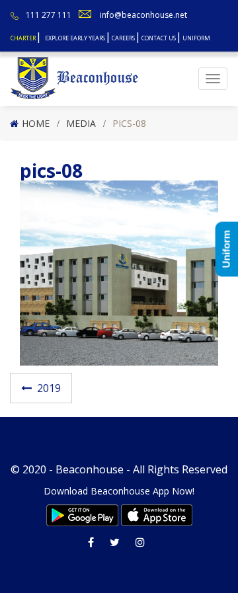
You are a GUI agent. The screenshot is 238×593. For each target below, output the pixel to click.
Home (36, 123)
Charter (23, 38)
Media (81, 123)
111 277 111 (48, 14)
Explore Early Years (75, 38)
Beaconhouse (90, 469)
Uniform (196, 38)
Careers (123, 38)
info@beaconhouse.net (143, 14)
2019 (49, 388)
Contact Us (158, 38)
